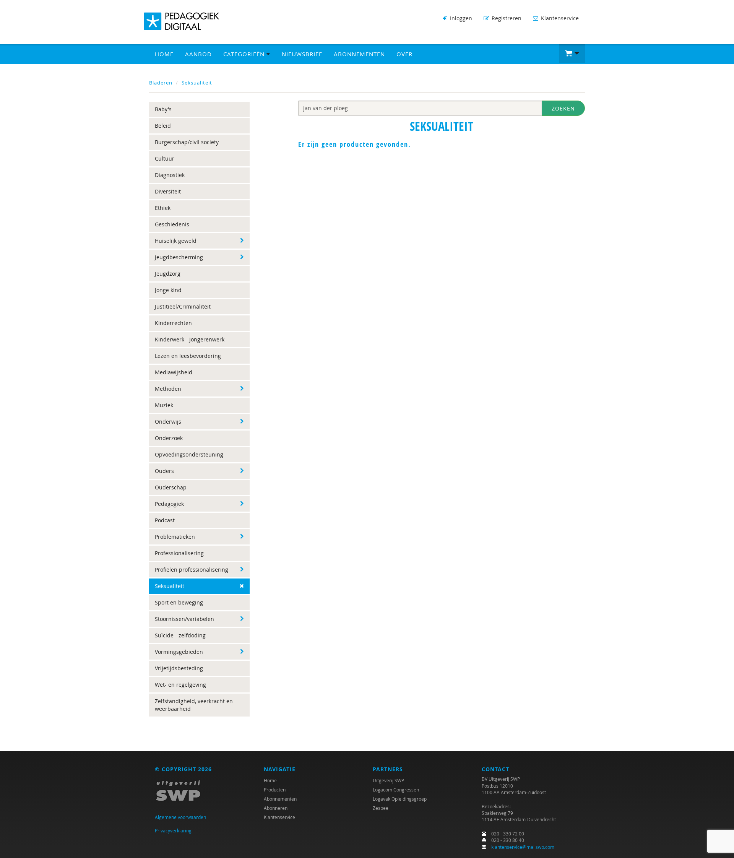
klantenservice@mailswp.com (522, 847)
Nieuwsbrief (302, 54)
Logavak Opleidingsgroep (400, 799)
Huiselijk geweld (175, 240)
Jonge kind (168, 290)
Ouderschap (171, 487)
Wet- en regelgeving (180, 684)
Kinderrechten (173, 323)
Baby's (163, 109)
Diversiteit (168, 191)
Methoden (168, 388)
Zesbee (380, 808)
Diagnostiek (170, 175)
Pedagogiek (169, 503)
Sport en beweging (179, 602)
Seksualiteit (197, 82)
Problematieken (175, 536)
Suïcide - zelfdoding (180, 635)
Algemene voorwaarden (180, 817)
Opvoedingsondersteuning (189, 454)
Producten (275, 789)
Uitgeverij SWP (388, 780)
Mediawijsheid (173, 372)
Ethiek (163, 207)
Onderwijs (168, 421)
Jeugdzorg (167, 273)
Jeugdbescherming (179, 257)
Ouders (164, 470)
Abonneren (275, 808)
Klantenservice (559, 18)
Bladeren (160, 82)
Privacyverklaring (173, 830)
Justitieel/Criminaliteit (183, 306)
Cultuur (164, 158)
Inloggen (460, 18)
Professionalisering (179, 553)
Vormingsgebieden (179, 651)
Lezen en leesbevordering (188, 355)
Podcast (165, 520)
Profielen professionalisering (191, 569)
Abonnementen (359, 54)
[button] (572, 53)
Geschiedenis (172, 224)
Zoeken (563, 108)
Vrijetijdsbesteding (179, 668)
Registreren (505, 18)
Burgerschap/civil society (187, 142)
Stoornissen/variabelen (184, 618)
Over (404, 54)
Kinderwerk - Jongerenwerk (189, 339)
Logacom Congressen (396, 789)
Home (164, 54)
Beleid (163, 125)
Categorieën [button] (244, 54)
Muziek (164, 405)
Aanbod (198, 54)
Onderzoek (169, 438)
